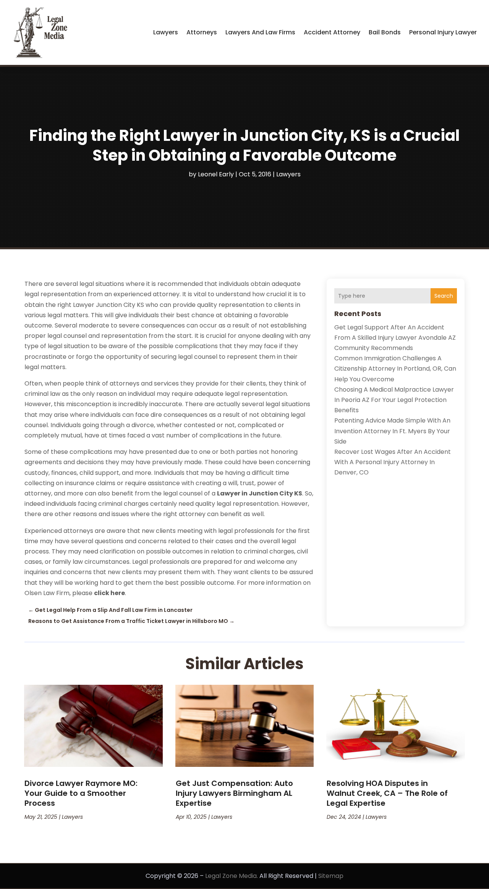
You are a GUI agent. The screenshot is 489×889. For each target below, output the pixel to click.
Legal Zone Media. (231, 875)
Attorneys (201, 32)
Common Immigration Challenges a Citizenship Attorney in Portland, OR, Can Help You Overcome (395, 368)
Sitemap (330, 875)
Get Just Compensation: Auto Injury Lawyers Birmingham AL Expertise (234, 793)
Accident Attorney (332, 32)
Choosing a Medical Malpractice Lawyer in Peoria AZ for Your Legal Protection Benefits (394, 400)
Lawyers (165, 32)
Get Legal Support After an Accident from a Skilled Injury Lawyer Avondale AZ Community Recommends (395, 337)
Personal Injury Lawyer (443, 32)
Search (443, 296)
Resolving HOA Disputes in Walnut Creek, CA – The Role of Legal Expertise (387, 793)
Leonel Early (216, 174)
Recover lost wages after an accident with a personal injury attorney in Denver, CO (392, 462)
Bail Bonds (385, 32)
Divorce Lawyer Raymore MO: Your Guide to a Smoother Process (81, 793)
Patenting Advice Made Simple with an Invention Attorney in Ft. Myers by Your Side (392, 430)
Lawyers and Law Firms (260, 32)
